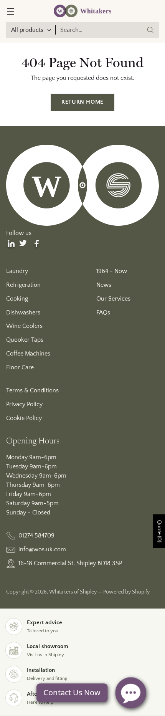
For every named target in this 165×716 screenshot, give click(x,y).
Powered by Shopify (126, 592)
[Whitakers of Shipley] (82, 11)
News (103, 284)
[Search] (150, 30)
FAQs (103, 312)
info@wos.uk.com (42, 549)
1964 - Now (111, 271)
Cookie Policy (24, 418)
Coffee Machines (28, 353)
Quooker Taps (24, 339)
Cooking (17, 298)
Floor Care (20, 367)
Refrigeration (23, 284)
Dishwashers (23, 312)
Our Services (113, 298)
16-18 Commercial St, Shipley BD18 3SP (70, 563)
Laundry (17, 271)
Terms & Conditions (32, 390)
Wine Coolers (24, 325)
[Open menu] (10, 11)
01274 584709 (36, 535)
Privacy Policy (24, 404)
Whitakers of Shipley (73, 592)
